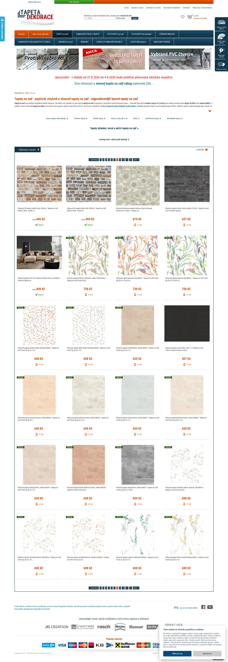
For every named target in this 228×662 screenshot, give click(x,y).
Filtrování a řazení (27, 149)
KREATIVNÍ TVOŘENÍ (162, 41)
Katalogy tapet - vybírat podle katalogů (113, 139)
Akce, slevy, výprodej (40, 34)
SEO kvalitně (35, 653)
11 (127, 159)
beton (135, 118)
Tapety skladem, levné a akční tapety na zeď (113, 128)
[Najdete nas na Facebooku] (203, 606)
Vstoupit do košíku (200, 18)
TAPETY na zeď (62, 34)
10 (123, 159)
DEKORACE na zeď (65, 41)
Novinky (21, 34)
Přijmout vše (177, 653)
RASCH (80, 106)
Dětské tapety (98, 118)
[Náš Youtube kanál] (209, 606)
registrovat (207, 7)
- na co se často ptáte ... (187, 607)
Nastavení (207, 653)
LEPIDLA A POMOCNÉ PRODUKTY (109, 41)
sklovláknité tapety (173, 118)
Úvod (126, 7)
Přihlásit (197, 7)
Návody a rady (137, 7)
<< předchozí (93, 159)
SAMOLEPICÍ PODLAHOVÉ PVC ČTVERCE (34, 41)
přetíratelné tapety (152, 118)
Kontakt (186, 7)
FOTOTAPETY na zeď (115, 34)
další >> (136, 159)
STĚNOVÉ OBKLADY (167, 34)
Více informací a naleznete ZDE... (113, 83)
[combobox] (123, 18)
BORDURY (84, 41)
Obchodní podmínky (171, 7)
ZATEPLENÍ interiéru (138, 41)
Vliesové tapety (79, 118)
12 (131, 159)
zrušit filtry (200, 149)
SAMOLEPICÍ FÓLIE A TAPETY (87, 34)
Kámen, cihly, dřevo (118, 118)
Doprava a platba (153, 7)
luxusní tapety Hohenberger (56, 118)
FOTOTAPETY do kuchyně (141, 34)
